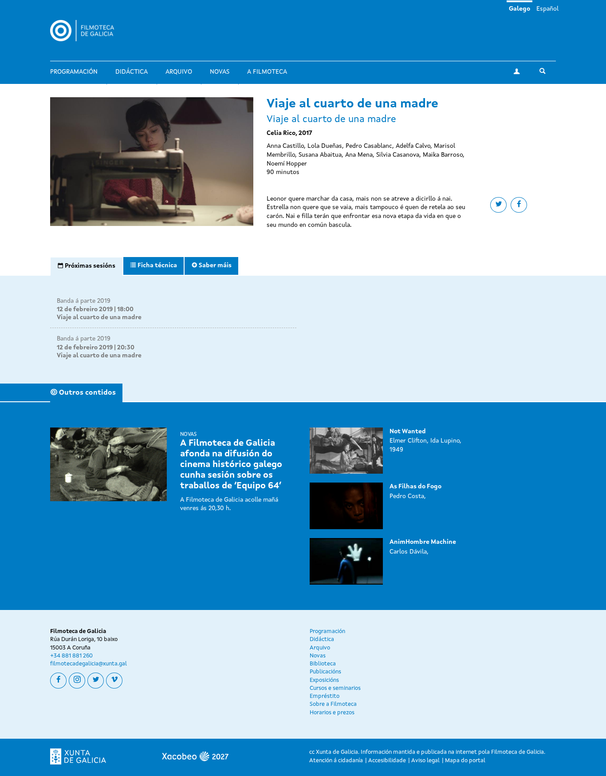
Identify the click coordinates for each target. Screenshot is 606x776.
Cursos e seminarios (335, 688)
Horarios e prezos (332, 713)
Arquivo (178, 72)
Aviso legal (425, 761)
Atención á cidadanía (336, 761)
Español (547, 9)
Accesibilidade (387, 761)
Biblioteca (323, 664)
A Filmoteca (267, 72)
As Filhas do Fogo (415, 486)
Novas (219, 72)
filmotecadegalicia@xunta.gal (88, 664)
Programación (74, 72)
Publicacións (325, 672)
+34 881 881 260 (71, 656)
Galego (519, 9)
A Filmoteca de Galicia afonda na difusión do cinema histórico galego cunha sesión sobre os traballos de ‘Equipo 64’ (231, 465)
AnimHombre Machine (423, 542)
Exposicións (324, 680)
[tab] (86, 266)
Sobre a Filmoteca (333, 704)
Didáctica (131, 72)
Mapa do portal (465, 761)
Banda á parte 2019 (83, 301)
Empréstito (324, 696)
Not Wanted (408, 431)
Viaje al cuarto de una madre (99, 317)
